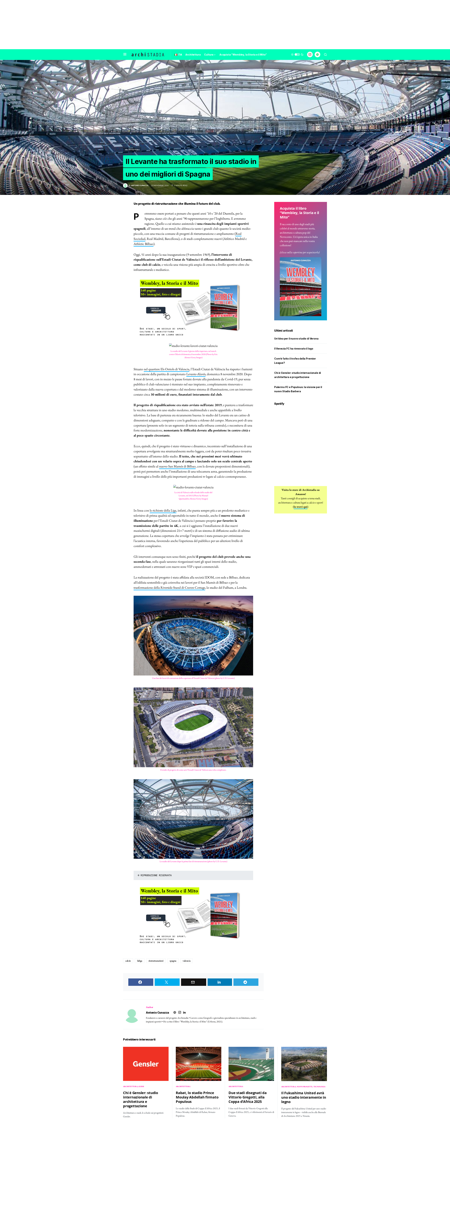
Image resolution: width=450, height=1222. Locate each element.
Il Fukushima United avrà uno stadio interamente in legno (303, 1097)
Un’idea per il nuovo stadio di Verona (296, 338)
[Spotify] (317, 54)
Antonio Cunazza (157, 1012)
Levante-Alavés (195, 374)
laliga (139, 960)
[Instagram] (310, 54)
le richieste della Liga (163, 510)
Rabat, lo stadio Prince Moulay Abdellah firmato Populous (197, 1097)
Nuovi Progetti (304, 1086)
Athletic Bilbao (143, 244)
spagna (173, 960)
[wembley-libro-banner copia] (193, 307)
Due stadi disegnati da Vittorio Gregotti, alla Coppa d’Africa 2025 (248, 1097)
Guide (141, 1086)
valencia (186, 960)
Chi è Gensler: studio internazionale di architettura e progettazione (140, 1099)
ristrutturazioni (156, 960)
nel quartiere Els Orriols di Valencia (166, 369)
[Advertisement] (225, 24)
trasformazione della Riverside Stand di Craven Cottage (169, 587)
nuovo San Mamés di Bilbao (177, 466)
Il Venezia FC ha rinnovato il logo (293, 348)
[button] (125, 54)
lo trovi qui (300, 507)
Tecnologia (319, 1086)
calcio (128, 960)
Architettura (132, 149)
